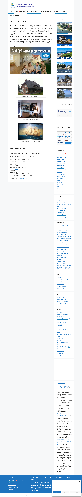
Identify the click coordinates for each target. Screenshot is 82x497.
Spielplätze (59, 312)
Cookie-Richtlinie (62, 494)
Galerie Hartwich (61, 176)
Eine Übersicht (34, 490)
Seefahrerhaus (60, 251)
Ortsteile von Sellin (61, 161)
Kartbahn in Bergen (61, 261)
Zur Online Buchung (61, 214)
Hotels (58, 206)
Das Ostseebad (60, 159)
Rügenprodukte (60, 288)
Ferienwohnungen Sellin (63, 202)
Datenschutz (68, 494)
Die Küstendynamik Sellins (63, 346)
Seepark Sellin (60, 167)
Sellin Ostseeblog (46, 11)
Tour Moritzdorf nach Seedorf (64, 236)
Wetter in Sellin (60, 338)
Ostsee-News (61, 383)
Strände (59, 186)
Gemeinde (59, 172)
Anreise (58, 332)
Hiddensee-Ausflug (61, 255)
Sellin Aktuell (34, 11)
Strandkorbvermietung (62, 314)
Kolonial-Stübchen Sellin (63, 279)
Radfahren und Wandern (63, 301)
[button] (79, 481)
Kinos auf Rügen (61, 327)
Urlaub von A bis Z (61, 330)
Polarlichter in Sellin (62, 157)
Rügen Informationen (62, 349)
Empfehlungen (60, 351)
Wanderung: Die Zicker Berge (64, 238)
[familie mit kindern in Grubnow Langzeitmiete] (30, 73)
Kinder (16, 169)
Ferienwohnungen (14, 15)
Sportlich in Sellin (61, 297)
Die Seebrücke (60, 189)
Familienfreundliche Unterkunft (64, 204)
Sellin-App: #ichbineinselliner (64, 334)
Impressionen (60, 184)
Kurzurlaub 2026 (61, 212)
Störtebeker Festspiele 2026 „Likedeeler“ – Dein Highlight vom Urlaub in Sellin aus (64, 267)
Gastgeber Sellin (61, 200)
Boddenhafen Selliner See (63, 170)
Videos (58, 344)
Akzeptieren (57, 492)
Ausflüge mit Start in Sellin (63, 226)
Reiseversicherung (61, 217)
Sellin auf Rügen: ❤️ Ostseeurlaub (18, 11)
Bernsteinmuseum (61, 249)
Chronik (58, 180)
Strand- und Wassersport (63, 299)
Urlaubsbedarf (60, 284)
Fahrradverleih (60, 316)
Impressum (72, 494)
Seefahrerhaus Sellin (22, 178)
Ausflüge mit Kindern (62, 242)
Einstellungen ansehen (75, 492)
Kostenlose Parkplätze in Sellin (64, 318)
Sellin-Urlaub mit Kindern (63, 240)
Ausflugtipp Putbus (61, 263)
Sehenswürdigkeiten (62, 163)
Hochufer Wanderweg (62, 230)
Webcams (59, 340)
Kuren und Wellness (61, 210)
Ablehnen (65, 492)
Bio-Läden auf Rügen (62, 286)
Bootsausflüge (60, 228)
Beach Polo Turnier (61, 303)
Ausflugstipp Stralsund (62, 253)
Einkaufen (59, 277)
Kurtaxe (58, 336)
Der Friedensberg (61, 174)
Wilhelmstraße (60, 165)
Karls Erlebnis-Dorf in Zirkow (64, 245)
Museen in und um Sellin (63, 247)
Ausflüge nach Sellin (62, 234)
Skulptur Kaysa (60, 178)
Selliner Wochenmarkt (62, 282)
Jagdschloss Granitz (62, 232)
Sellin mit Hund (60, 191)
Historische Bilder (61, 182)
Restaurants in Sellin (62, 208)
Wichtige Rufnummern (59, 11)
